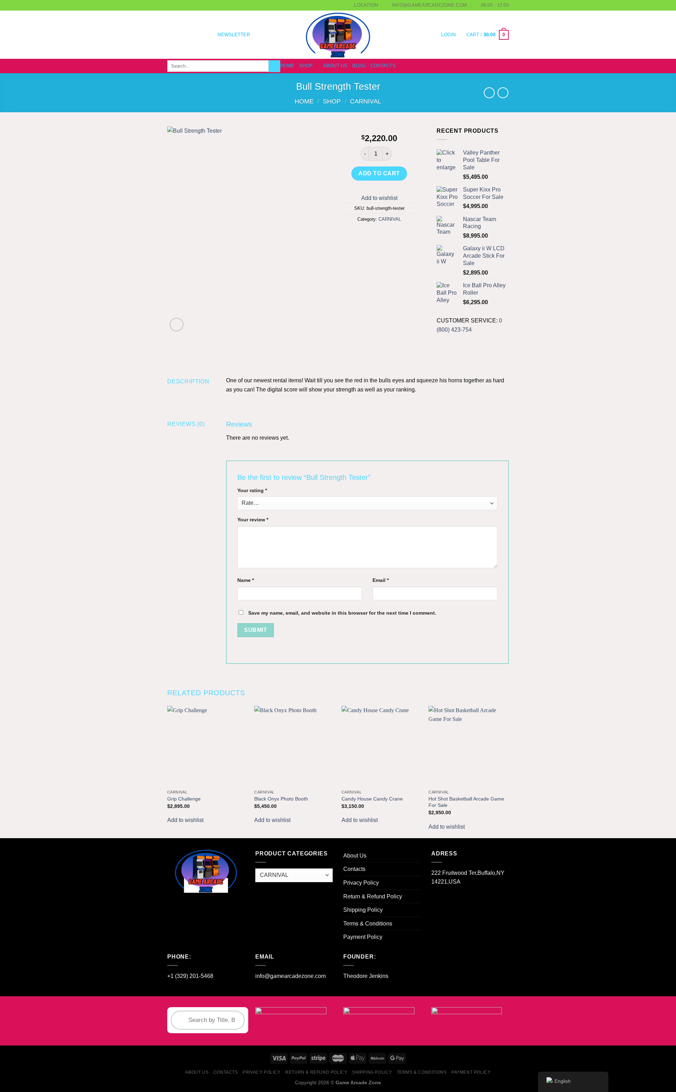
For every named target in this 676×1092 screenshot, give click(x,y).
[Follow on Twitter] (190, 35)
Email (381, 580)
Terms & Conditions (367, 924)
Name (245, 580)
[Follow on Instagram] (181, 35)
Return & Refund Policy (372, 896)
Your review (252, 519)
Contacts (383, 65)
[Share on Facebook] (354, 235)
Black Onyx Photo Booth (281, 799)
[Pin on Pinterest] (392, 235)
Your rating (252, 490)
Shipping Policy (363, 910)
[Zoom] (176, 325)
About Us (335, 65)
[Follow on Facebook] (172, 35)
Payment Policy (362, 937)
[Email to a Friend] (379, 235)
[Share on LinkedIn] (405, 235)
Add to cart (379, 173)
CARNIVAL (365, 101)
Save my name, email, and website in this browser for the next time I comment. (342, 613)
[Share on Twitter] (367, 235)
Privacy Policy (361, 883)
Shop (306, 65)
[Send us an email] (199, 35)
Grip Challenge (184, 799)
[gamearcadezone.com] (338, 35)
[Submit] (274, 66)
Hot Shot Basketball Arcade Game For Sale (466, 802)
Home (287, 65)
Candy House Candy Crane (372, 799)
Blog (358, 65)
